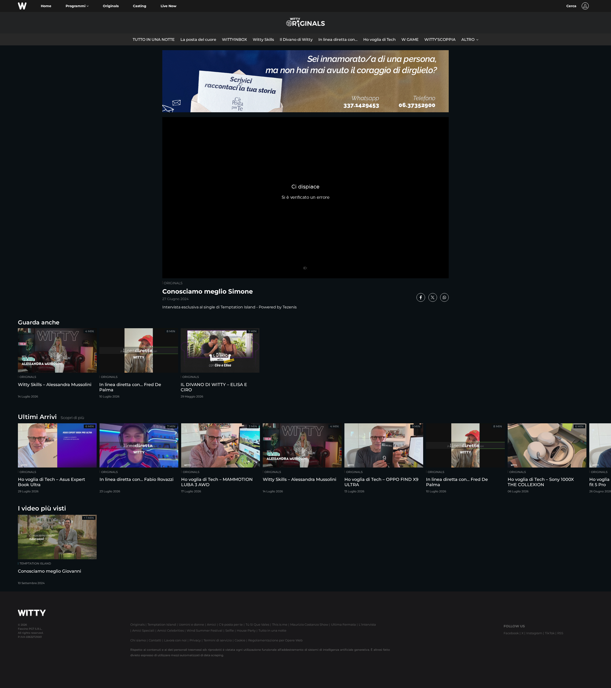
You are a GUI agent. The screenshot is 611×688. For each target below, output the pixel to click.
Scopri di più (72, 417)
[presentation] (593, 459)
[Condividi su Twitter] (432, 297)
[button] (77, 6)
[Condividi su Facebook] (420, 297)
